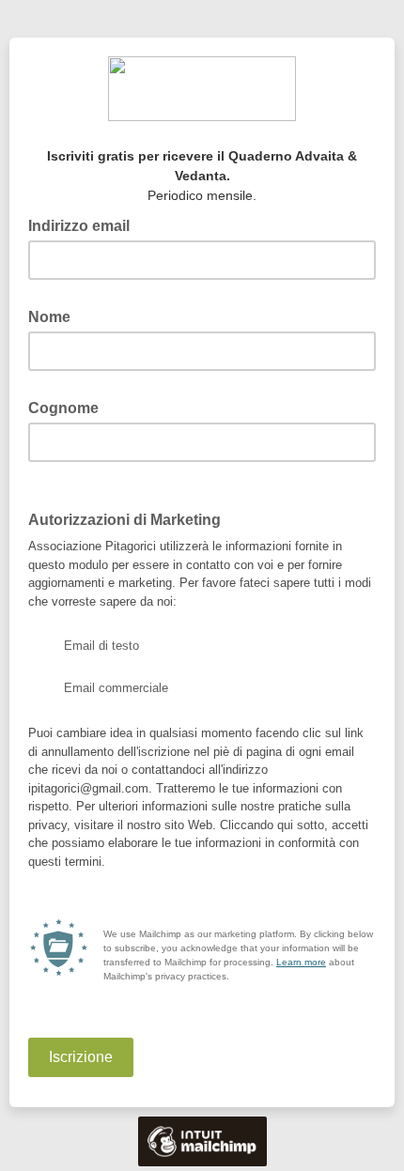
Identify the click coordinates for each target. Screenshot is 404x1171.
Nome (55, 315)
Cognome (69, 406)
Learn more (301, 962)
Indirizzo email (84, 224)
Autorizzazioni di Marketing (130, 518)
